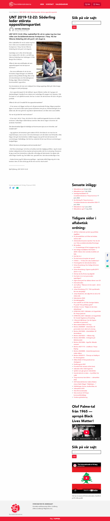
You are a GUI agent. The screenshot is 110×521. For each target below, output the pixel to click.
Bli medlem (77, 245)
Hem (42, 4)
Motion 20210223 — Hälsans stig (84, 336)
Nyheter (15, 12)
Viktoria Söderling (22, 29)
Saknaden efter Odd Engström (83, 369)
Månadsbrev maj (79, 207)
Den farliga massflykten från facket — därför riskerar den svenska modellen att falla (86, 252)
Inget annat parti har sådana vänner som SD (87, 280)
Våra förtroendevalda (80, 391)
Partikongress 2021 (80, 364)
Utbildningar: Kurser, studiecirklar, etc (85, 386)
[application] (86, 432)
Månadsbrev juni (79, 191)
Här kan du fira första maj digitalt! (84, 274)
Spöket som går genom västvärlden (85, 371)
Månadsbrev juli (79, 189)
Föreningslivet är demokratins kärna (85, 263)
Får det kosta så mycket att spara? (84, 258)
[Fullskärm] (99, 439)
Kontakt (50, 4)
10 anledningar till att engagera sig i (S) (87, 247)
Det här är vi (77, 256)
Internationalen (78, 283)
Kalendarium (62, 4)
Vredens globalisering (80, 397)
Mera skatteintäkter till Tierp (82, 324)
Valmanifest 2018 (79, 388)
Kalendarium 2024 (79, 298)
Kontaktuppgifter (79, 300)
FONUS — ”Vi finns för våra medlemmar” (86, 261)
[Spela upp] (74, 439)
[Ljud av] (96, 439)
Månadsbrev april (79, 209)
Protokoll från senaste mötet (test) (84, 366)
